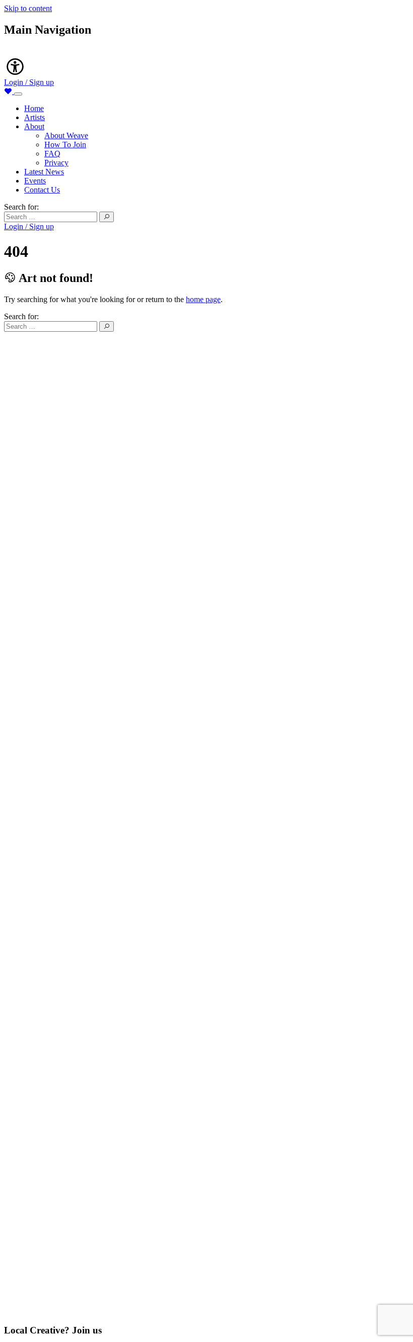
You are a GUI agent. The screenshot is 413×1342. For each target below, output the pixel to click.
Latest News (44, 171)
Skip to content (28, 8)
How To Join (65, 144)
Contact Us (42, 189)
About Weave (66, 135)
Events (35, 180)
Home (34, 108)
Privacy (56, 162)
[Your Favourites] (9, 91)
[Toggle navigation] (18, 93)
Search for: (21, 207)
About (34, 126)
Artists (34, 117)
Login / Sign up (29, 82)
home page (203, 299)
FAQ (52, 153)
